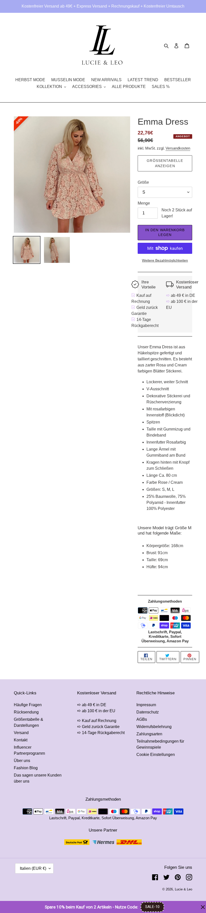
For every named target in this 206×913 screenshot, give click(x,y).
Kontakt (20, 740)
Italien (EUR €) (33, 868)
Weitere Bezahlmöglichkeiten (165, 260)
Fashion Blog (26, 768)
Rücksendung (26, 712)
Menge (144, 203)
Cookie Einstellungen (155, 754)
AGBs (141, 719)
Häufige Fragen (28, 705)
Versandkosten (178, 148)
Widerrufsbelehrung (154, 727)
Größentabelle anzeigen (165, 163)
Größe (143, 182)
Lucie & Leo (183, 889)
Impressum (146, 705)
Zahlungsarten (149, 734)
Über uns (22, 760)
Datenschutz (147, 712)
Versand (21, 733)
